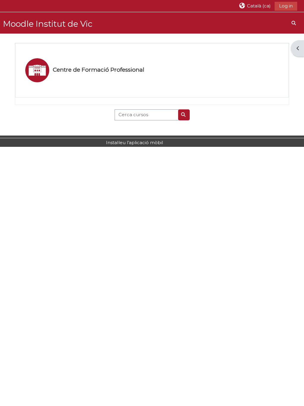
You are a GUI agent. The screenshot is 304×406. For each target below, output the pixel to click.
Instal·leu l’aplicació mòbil (134, 142)
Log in (286, 6)
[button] (255, 5)
